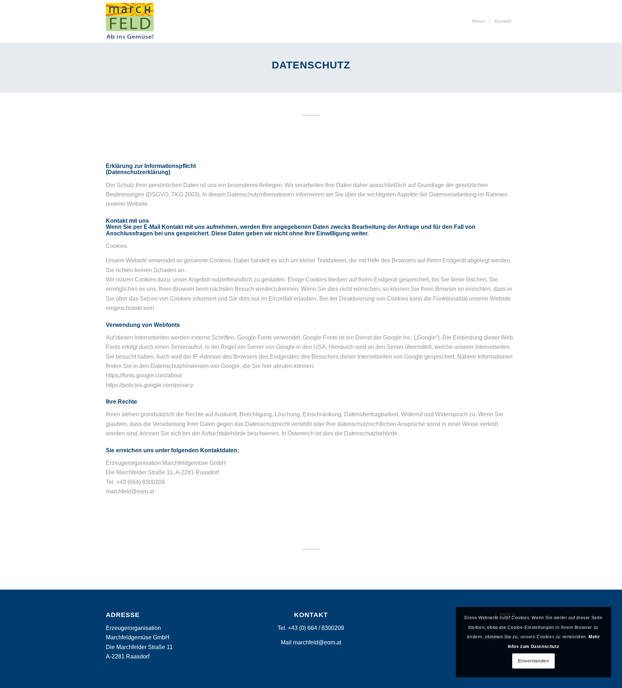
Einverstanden (533, 660)
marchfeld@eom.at (317, 642)
